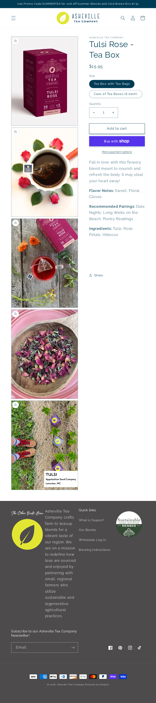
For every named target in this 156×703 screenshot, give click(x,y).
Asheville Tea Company (70, 684)
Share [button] (98, 275)
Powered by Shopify (97, 684)
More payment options (117, 151)
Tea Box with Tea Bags (112, 84)
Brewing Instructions (94, 550)
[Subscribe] (73, 647)
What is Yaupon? (91, 520)
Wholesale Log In (92, 540)
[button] (13, 18)
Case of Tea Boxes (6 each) (116, 94)
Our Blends (87, 530)
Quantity (95, 104)
